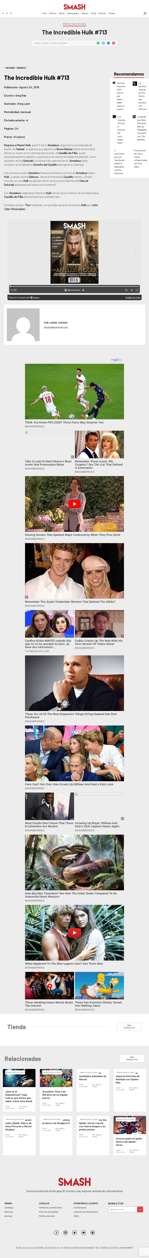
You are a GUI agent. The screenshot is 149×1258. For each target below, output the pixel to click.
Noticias (9, 1211)
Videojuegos (73, 13)
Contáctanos (80, 1207)
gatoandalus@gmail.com (56, 327)
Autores (8, 1216)
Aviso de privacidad (48, 1211)
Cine (44, 13)
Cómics (52, 13)
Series (62, 13)
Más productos (129, 1026)
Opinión (102, 13)
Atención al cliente (86, 1203)
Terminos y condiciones (50, 1207)
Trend (93, 13)
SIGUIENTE (21, 67)
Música (84, 13)
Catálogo (9, 1207)
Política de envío (47, 1216)
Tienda (111, 13)
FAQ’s (76, 1216)
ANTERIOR (10, 67)
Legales (44, 1203)
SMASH (8, 1203)
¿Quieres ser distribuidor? (86, 1211)
